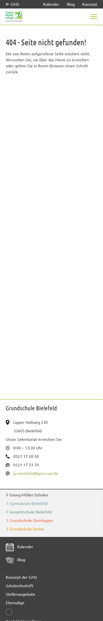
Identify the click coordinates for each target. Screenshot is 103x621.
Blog (71, 4)
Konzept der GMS (21, 577)
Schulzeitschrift (19, 585)
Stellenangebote (20, 594)
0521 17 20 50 (26, 456)
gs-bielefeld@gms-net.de (35, 473)
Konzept (89, 4)
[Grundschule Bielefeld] (14, 16)
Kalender (51, 4)
